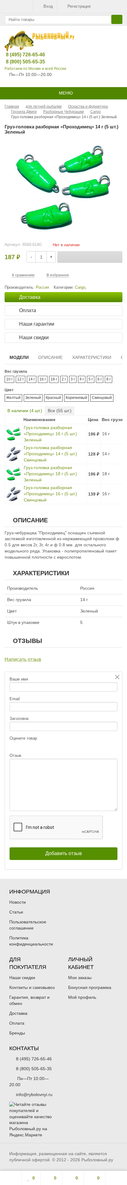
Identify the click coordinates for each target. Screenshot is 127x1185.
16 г (42, 379)
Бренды (17, 1032)
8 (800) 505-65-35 (20, 61)
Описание (50, 357)
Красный (53, 398)
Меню (65, 92)
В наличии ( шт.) (24, 410)
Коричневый (76, 398)
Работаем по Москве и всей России (35, 68)
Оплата (16, 1023)
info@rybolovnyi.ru (34, 1094)
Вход (48, 6)
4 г (82, 379)
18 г (54, 379)
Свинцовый (102, 398)
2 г (64, 379)
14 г (31, 379)
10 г (9, 379)
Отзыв (15, 755)
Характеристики (91, 357)
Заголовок (19, 718)
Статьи (16, 912)
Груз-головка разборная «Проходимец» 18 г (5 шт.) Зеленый (50, 473)
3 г (73, 379)
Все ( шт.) (60, 410)
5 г (90, 379)
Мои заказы (80, 977)
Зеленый (33, 398)
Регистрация (79, 6)
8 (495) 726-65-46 (20, 54)
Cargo (80, 287)
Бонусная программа (89, 987)
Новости (17, 902)
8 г (108, 379)
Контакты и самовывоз (32, 987)
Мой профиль (82, 997)
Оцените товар (23, 738)
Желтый (13, 398)
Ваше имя (19, 679)
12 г (20, 379)
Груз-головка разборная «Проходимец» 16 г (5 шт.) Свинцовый (50, 493)
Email (15, 699)
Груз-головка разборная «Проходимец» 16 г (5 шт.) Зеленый (50, 433)
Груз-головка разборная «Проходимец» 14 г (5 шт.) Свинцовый (50, 453)
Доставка (18, 1013)
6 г (99, 379)
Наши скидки (22, 977)
